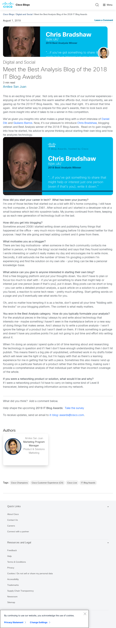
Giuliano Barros (22, 123)
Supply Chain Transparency (20, 591)
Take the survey (74, 408)
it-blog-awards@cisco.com (67, 415)
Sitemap (11, 602)
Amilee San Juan (14, 86)
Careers (11, 525)
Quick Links (14, 506)
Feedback (12, 550)
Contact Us (12, 520)
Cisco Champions (19, 482)
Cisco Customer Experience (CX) (47, 482)
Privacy (10, 567)
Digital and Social (24, 14)
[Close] (84, 613)
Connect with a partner (18, 531)
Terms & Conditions (16, 562)
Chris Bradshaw (87, 123)
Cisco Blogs (23, 4)
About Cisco (13, 514)
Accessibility (13, 579)
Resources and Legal (19, 542)
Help (9, 556)
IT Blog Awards (88, 482)
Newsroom (12, 596)
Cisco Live (72, 482)
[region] (44, 619)
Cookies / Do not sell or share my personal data (30, 573)
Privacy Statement (13, 622)
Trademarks (13, 585)
